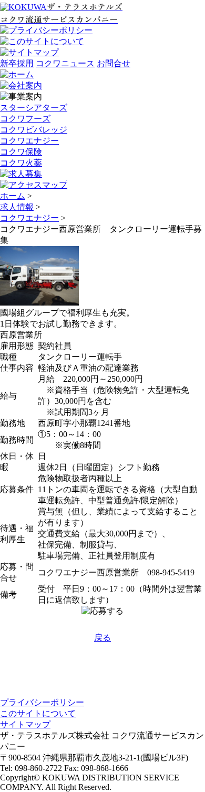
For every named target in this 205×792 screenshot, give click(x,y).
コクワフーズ (25, 118)
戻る (102, 637)
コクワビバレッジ (33, 129)
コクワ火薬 (21, 162)
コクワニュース (65, 63)
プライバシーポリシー (42, 702)
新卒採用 (17, 63)
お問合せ (113, 63)
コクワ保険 (21, 151)
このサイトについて (38, 713)
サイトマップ (25, 724)
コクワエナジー (29, 140)
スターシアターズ (33, 107)
